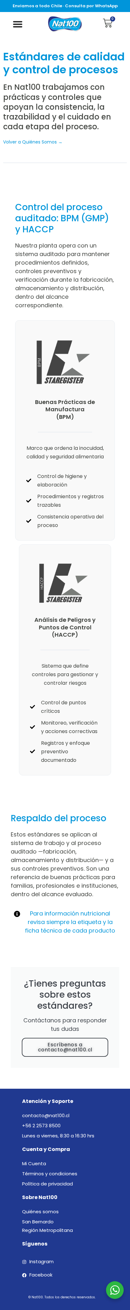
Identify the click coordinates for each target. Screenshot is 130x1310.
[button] (17, 24)
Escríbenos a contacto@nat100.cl (65, 1047)
